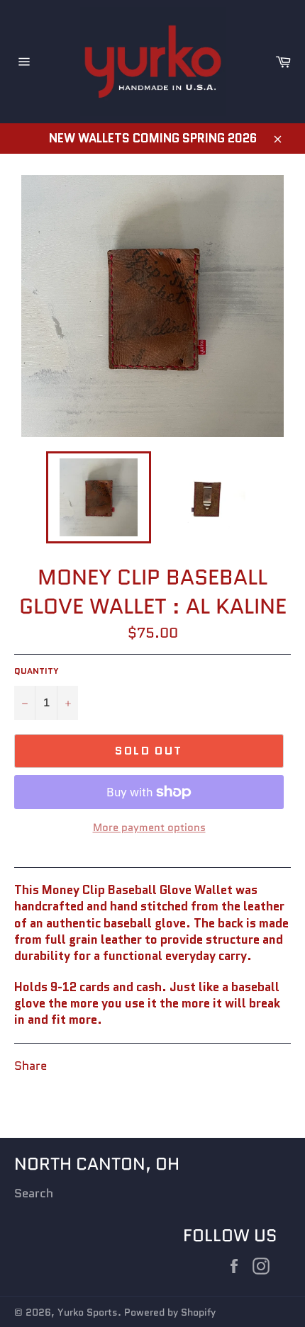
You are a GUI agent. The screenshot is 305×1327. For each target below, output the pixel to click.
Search (33, 1193)
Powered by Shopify (170, 1312)
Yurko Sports (87, 1312)
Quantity (36, 671)
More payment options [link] (149, 827)
